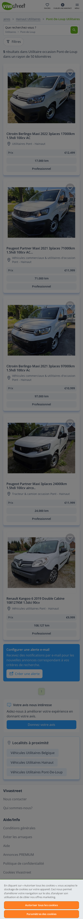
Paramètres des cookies (42, 914)
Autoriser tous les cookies (41, 905)
